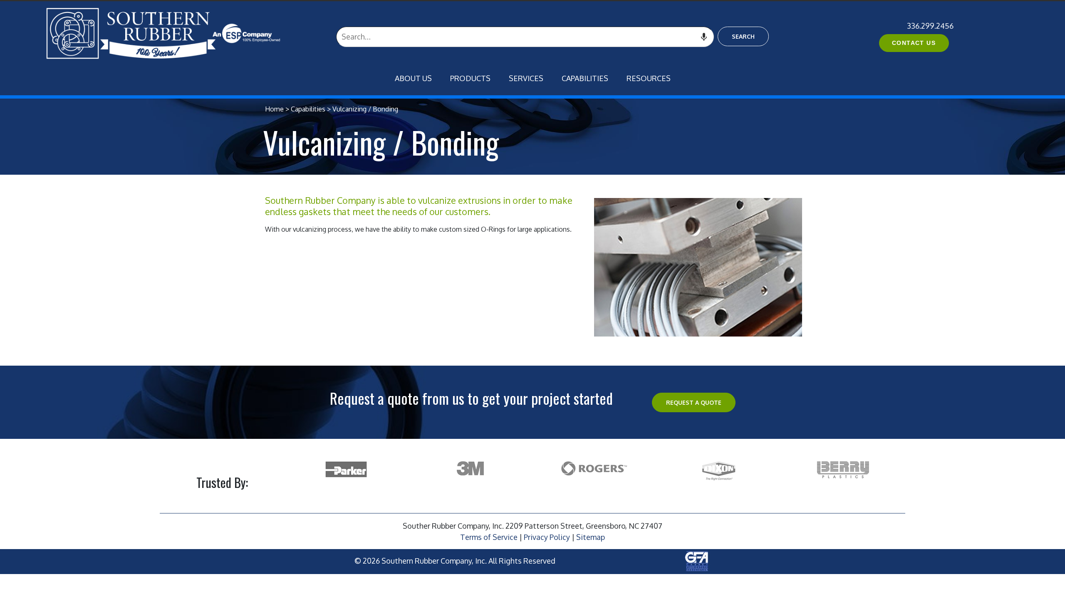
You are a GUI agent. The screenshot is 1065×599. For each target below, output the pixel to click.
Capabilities (585, 78)
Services (526, 78)
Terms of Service (489, 537)
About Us (413, 78)
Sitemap (590, 537)
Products (470, 78)
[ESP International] (180, 32)
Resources (649, 78)
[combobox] (525, 37)
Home (274, 109)
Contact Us (914, 43)
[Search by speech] (704, 37)
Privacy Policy (547, 537)
